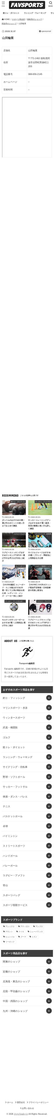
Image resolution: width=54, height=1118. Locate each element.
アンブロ (39, 926)
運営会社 (21, 1102)
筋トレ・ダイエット (14, 747)
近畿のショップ (11, 971)
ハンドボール (10, 855)
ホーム (10, 1102)
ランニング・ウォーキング (17, 757)
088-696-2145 (35, 74)
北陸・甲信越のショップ (16, 991)
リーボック (10, 942)
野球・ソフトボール (14, 776)
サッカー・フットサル (15, 786)
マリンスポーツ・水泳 (15, 707)
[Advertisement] (27, 196)
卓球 (5, 826)
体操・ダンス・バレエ (15, 796)
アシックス (10, 926)
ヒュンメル (10, 937)
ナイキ (21, 932)
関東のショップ (11, 961)
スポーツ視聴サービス (15, 905)
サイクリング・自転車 (15, 766)
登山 (5, 885)
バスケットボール (12, 816)
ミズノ (34, 937)
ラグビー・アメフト (14, 875)
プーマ (23, 937)
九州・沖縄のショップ (15, 1011)
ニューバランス (36, 932)
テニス (6, 806)
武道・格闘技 (10, 727)
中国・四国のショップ (15, 1001)
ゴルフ (6, 737)
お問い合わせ (28, 1108)
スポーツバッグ (11, 895)
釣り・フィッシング (14, 698)
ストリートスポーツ (14, 845)
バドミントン (10, 836)
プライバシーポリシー (39, 1102)
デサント (9, 932)
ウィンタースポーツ (14, 717)
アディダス (25, 926)
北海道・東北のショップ (16, 981)
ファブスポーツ (21, 1114)
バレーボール (10, 865)
